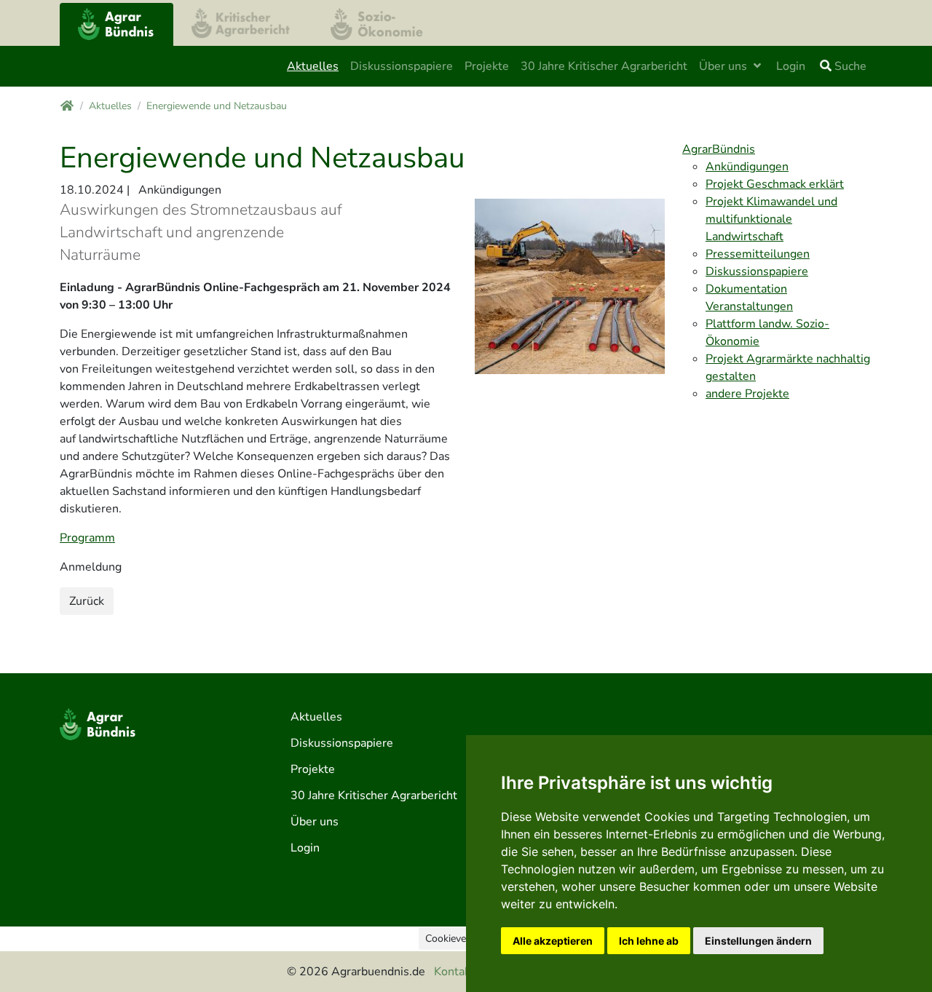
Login (790, 66)
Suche (849, 66)
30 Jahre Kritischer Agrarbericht (604, 66)
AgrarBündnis (718, 149)
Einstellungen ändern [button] (758, 941)
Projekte (487, 66)
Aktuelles (313, 66)
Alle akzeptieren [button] (553, 941)
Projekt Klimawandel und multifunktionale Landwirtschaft (771, 219)
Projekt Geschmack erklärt (775, 184)
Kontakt (454, 972)
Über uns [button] (724, 66)
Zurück (86, 601)
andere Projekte (747, 394)
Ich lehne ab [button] (649, 941)
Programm (87, 538)
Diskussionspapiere (401, 66)
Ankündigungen (747, 167)
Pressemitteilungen (758, 254)
